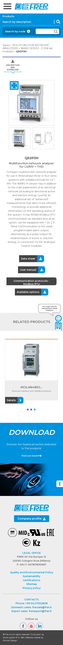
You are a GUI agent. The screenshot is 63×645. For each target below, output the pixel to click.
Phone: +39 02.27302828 (32, 603)
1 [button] (27, 409)
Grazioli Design (10, 641)
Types (6, 45)
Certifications (31, 580)
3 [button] (34, 409)
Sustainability (31, 576)
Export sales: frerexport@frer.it (32, 611)
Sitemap (31, 584)
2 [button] (31, 409)
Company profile (30, 518)
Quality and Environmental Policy (31, 572)
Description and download (12, 67)
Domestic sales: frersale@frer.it (31, 607)
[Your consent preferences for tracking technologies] (59, 483)
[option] (31, 102)
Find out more (29, 455)
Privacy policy (32, 588)
